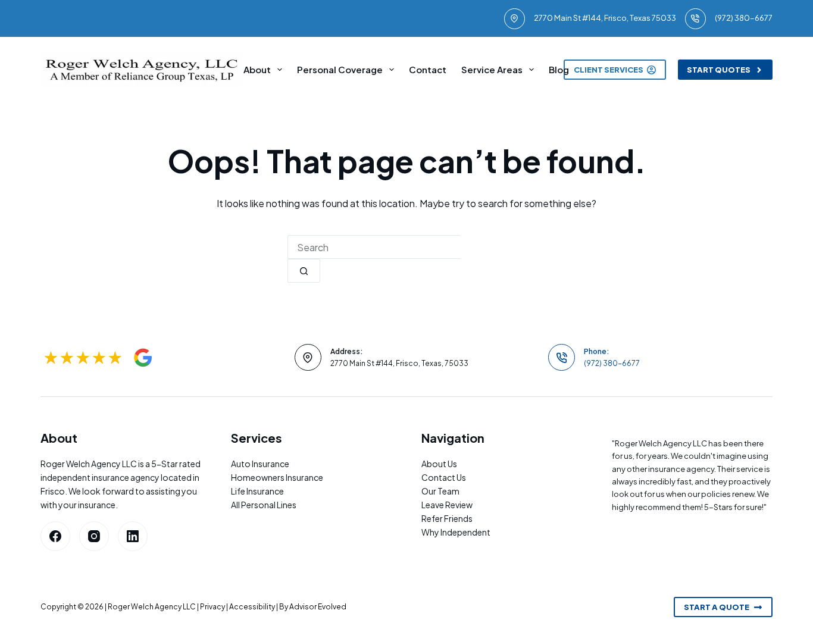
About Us (439, 463)
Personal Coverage (340, 69)
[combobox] (374, 247)
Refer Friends (447, 518)
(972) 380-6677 (744, 18)
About (257, 69)
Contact (427, 69)
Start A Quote (716, 607)
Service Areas (492, 69)
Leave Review (447, 504)
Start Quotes (719, 69)
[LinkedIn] (133, 536)
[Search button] (303, 271)
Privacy (212, 606)
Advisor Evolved (317, 606)
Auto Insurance (260, 463)
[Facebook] (55, 536)
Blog (559, 69)
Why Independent (455, 532)
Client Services (608, 69)
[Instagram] (94, 536)
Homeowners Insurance (277, 477)
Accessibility (252, 606)
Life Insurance (257, 491)
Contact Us (443, 477)
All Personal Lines (263, 504)
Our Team (440, 491)
